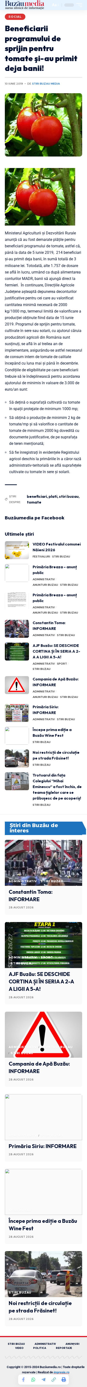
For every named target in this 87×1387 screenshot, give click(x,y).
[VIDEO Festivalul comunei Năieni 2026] (17, 550)
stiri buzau (69, 496)
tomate (34, 502)
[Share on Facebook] (23, 1380)
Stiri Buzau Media (46, 83)
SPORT (62, 663)
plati (53, 496)
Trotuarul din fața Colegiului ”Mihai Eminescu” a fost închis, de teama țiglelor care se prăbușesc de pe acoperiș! (57, 787)
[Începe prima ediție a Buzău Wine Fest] (17, 736)
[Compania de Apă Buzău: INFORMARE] (17, 685)
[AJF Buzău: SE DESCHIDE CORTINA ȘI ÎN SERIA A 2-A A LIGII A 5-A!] (17, 652)
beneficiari (37, 496)
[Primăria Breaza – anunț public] (17, 573)
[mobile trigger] (78, 5)
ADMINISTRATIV (44, 579)
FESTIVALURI (41, 556)
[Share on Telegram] (43, 1380)
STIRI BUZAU (61, 556)
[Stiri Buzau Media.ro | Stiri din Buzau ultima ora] (24, 5)
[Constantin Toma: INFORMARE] (17, 629)
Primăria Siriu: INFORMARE (43, 1146)
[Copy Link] (54, 1380)
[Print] (64, 1380)
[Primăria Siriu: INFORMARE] (17, 713)
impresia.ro (61, 1372)
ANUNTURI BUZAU (45, 584)
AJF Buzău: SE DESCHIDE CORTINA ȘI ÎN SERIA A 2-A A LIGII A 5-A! (56, 651)
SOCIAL (15, 16)
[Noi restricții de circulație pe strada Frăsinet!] (17, 758)
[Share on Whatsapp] (33, 1380)
